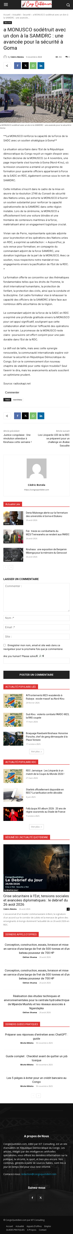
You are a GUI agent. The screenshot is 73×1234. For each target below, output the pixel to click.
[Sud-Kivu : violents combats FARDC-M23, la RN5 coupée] (13, 720)
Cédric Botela (17, 57)
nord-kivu (17, 399)
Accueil (6, 14)
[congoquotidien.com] (36, 4)
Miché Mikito (26, 1043)
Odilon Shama (30, 957)
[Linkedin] (41, 65)
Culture (7, 560)
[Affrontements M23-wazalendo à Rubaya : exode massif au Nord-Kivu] (13, 701)
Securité (27, 14)
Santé (6, 523)
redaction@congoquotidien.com (38, 1174)
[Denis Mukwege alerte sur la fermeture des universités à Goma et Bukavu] (13, 518)
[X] (25, 65)
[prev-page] (5, 567)
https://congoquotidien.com (36, 490)
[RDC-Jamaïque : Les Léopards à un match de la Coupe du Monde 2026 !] (13, 776)
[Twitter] (40, 1198)
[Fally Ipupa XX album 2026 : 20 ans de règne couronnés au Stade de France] (13, 814)
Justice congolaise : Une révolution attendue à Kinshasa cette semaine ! (17, 438)
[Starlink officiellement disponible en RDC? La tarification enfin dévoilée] (13, 795)
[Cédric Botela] (5, 57)
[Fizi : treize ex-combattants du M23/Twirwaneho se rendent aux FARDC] (13, 536)
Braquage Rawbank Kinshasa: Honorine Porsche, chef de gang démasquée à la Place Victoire (47, 736)
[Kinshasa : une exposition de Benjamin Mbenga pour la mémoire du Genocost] (13, 555)
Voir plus (35, 751)
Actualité (16, 14)
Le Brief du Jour (11, 890)
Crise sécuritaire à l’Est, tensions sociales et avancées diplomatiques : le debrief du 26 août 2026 (36, 900)
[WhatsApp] (33, 65)
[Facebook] (17, 65)
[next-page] (11, 567)
